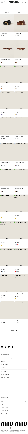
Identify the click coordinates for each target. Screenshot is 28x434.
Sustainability (4, 394)
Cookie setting (4, 413)
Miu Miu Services (5, 374)
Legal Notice (4, 404)
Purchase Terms (5, 417)
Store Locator (4, 364)
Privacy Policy (4, 407)
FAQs (2, 380)
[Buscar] (5, 2)
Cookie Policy (4, 410)
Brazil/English (15, 428)
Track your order (5, 377)
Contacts (3, 361)
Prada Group (4, 390)
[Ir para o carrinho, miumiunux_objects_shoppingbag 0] (26, 2)
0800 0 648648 (5, 354)
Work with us (4, 397)
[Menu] (2, 2)
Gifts (12, 342)
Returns (3, 384)
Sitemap (3, 367)
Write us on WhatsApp (6, 358)
